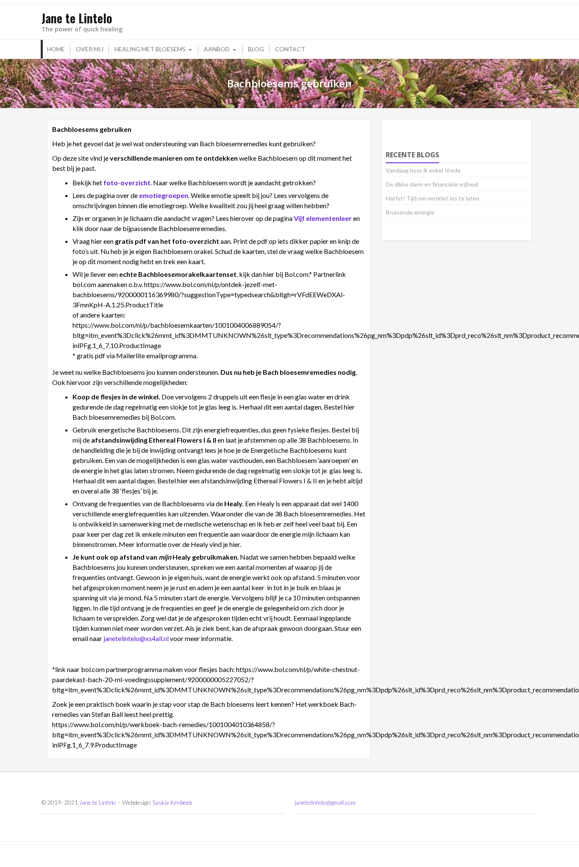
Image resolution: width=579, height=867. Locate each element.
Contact (290, 49)
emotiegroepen (163, 195)
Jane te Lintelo (97, 802)
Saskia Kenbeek (172, 802)
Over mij (89, 49)
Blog (256, 49)
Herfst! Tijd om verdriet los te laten (432, 198)
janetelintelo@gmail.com (325, 802)
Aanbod (217, 49)
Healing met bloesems (150, 49)
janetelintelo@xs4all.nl (136, 638)
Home (56, 49)
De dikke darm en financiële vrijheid (432, 184)
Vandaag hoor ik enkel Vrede (423, 170)
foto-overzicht (126, 182)
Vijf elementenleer (323, 218)
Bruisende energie (410, 212)
